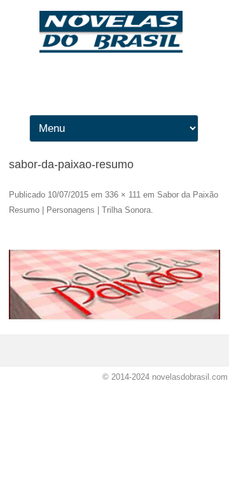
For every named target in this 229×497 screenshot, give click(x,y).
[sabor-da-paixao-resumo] (114, 285)
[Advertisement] (114, 169)
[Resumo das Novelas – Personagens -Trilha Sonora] (114, 50)
